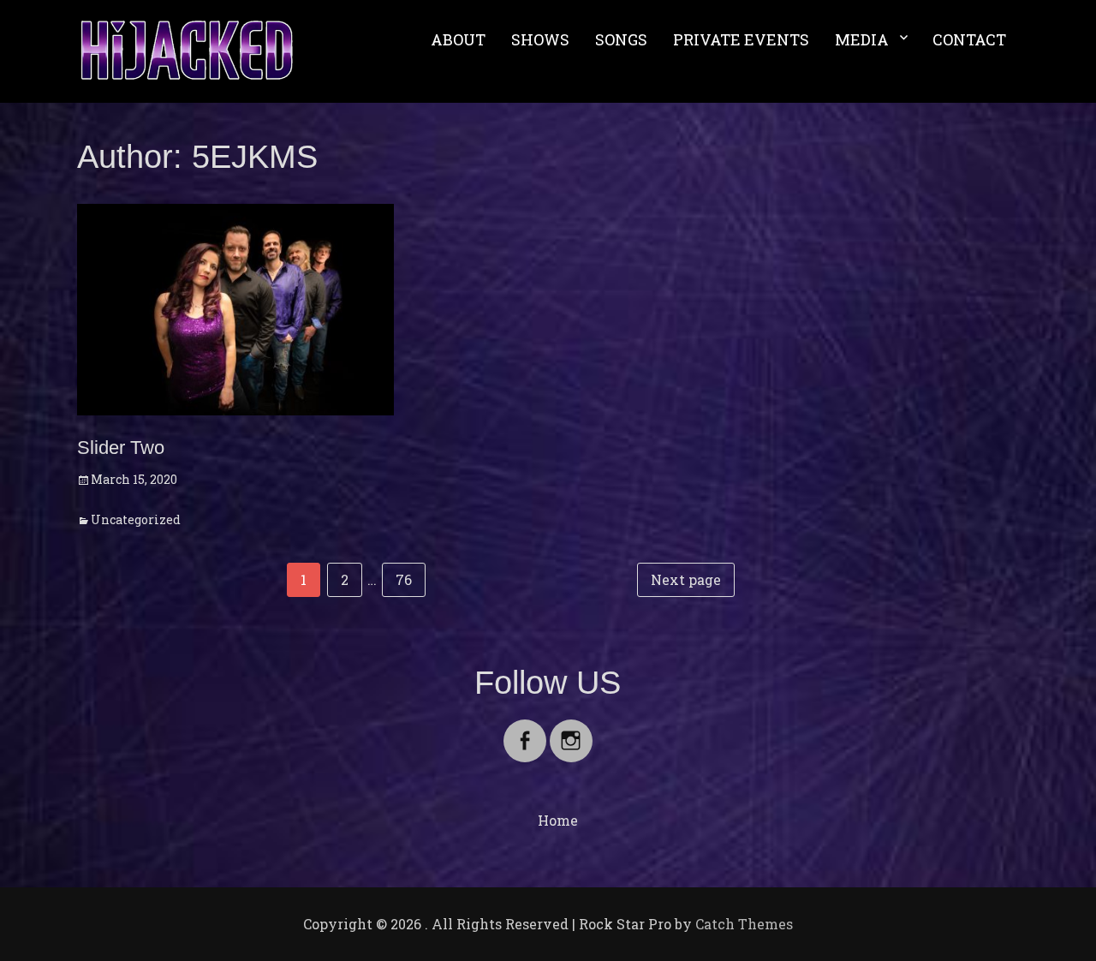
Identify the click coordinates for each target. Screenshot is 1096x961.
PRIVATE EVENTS (741, 39)
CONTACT (969, 39)
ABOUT (458, 39)
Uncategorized (136, 519)
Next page (686, 579)
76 (410, 579)
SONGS (621, 39)
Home (558, 820)
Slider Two (120, 447)
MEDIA (862, 39)
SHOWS (540, 39)
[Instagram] (571, 730)
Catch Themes (744, 924)
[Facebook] (524, 730)
